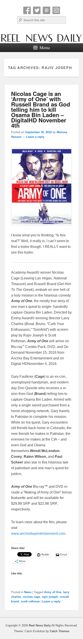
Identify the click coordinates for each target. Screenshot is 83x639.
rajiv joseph (50, 596)
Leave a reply (35, 136)
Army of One (52, 592)
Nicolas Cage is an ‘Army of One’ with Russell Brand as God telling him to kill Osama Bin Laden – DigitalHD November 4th (40, 109)
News (27, 592)
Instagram (56, 10)
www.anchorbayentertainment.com (38, 533)
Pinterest (46, 10)
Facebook (27, 10)
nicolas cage (31, 596)
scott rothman (30, 601)
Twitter (37, 10)
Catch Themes (59, 631)
